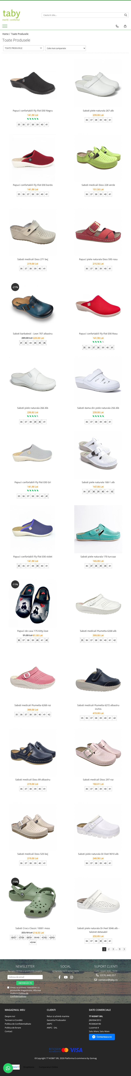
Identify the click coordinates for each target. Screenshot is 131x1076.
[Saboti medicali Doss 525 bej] (33, 827)
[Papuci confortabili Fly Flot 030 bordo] (33, 158)
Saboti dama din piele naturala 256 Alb (98, 407)
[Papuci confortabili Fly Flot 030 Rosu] (98, 306)
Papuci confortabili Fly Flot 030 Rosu (98, 333)
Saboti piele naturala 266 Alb (32, 407)
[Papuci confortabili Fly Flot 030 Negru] (33, 83)
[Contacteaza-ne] (117, 26)
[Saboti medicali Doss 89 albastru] (33, 752)
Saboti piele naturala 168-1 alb (98, 482)
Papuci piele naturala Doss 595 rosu (98, 259)
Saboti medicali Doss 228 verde (98, 184)
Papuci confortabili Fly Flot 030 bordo (33, 184)
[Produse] (5, 27)
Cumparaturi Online (48, 1067)
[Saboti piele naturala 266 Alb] (33, 381)
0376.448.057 (108, 975)
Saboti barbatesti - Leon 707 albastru (33, 333)
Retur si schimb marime (58, 1016)
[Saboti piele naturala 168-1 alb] (98, 455)
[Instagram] (71, 977)
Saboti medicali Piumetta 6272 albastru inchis (98, 707)
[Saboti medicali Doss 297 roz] (98, 752)
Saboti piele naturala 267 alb (98, 110)
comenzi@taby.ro (108, 979)
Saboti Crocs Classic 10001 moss (32, 928)
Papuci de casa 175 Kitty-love (32, 630)
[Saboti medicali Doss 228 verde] (98, 158)
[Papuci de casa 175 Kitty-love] (33, 604)
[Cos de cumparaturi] (125, 26)
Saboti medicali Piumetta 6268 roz (33, 705)
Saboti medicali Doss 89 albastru (32, 779)
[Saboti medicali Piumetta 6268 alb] (98, 604)
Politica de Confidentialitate (19, 995)
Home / (6, 33)
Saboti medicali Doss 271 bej (32, 259)
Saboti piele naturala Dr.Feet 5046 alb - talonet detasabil (98, 930)
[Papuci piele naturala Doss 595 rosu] (98, 232)
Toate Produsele (19, 33)
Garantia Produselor (56, 1020)
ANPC (49, 1023)
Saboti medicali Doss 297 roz (98, 779)
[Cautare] (126, 15)
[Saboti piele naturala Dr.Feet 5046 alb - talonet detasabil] (98, 901)
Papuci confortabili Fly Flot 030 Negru (33, 110)
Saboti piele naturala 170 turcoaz (98, 556)
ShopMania (28, 1067)
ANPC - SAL (52, 1027)
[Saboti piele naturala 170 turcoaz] (98, 529)
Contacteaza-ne (104, 1037)
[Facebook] (59, 977)
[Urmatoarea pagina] (124, 949)
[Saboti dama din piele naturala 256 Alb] (98, 381)
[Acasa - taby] (19, 15)
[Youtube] (65, 977)
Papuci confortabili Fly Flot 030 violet (32, 556)
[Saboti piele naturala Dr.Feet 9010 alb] (98, 827)
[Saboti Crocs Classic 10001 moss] (33, 901)
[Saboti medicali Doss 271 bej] (33, 232)
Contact (8, 1031)
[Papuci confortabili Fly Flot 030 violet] (33, 529)
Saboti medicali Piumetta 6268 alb (98, 630)
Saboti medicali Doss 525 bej (32, 853)
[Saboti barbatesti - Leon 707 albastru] (33, 306)
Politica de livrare (13, 1027)
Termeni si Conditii (13, 1020)
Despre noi (10, 1016)
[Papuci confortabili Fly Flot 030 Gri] (33, 455)
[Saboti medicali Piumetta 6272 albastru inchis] (98, 678)
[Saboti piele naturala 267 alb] (98, 83)
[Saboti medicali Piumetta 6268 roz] (33, 678)
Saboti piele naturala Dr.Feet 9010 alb (98, 853)
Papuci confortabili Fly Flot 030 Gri (33, 482)
